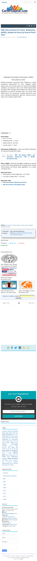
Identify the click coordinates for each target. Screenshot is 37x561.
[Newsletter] (29, 348)
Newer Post (6, 303)
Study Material (5, 463)
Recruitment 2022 (5, 227)
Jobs (23, 225)
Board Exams (5, 436)
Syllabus (11, 463)
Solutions (15, 462)
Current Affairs (14, 437)
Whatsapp (5, 245)
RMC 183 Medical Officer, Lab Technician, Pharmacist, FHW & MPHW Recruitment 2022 (21, 156)
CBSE (4, 484)
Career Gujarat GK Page (10, 436)
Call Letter (11, 436)
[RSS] (24, 348)
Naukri (4, 456)
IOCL (6, 448)
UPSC (4, 493)
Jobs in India (6, 453)
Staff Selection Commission (9, 476)
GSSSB (11, 442)
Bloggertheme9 (25, 557)
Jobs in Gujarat (29, 225)
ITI (8, 449)
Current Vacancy (16, 225)
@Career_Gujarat (12, 518)
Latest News (9, 455)
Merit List (15, 455)
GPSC (3, 442)
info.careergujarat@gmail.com (9, 512)
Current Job (8, 225)
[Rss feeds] (34, 26)
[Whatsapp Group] (9, 348)
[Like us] (27, 26)
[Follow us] (32, 26)
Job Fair (16, 449)
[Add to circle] (29, 26)
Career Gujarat (13, 524)
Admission (4, 431)
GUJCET (16, 442)
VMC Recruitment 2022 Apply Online (14, 184)
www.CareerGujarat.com (9, 516)
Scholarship (9, 461)
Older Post (31, 303)
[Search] (34, 2)
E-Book (10, 439)
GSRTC (4, 487)
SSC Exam (5, 460)
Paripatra (4, 458)
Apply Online (9, 433)
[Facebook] (12, 348)
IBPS (4, 479)
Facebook (24, 233)
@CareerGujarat (13, 520)
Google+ (30, 233)
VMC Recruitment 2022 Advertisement (15, 182)
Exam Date (13, 441)
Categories (7, 26)
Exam (8, 441)
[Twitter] (16, 348)
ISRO (4, 481)
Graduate (4, 445)
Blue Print (15, 434)
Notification (14, 456)
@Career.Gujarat (7, 523)
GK (17, 441)
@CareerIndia (12, 526)
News (8, 456)
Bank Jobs (15, 433)
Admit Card (10, 431)
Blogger (21, 559)
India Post (5, 473)
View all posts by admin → (16, 234)
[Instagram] (21, 348)
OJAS (4, 490)
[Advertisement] (18, 56)
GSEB (7, 442)
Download (5, 439)
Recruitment (13, 458)
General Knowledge (10, 444)
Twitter (19, 233)
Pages (5, 2)
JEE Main (12, 448)
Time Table (11, 465)
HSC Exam (11, 447)
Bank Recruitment (7, 434)
